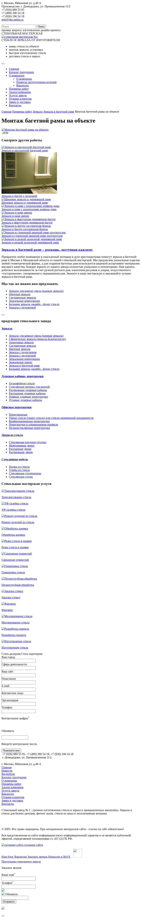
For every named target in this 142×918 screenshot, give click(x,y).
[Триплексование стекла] (17, 490)
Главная (14, 68)
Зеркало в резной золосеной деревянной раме (30, 242)
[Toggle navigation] (2, 63)
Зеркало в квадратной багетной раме (24, 150)
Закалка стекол (10, 597)
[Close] (2, 314)
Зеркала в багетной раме (58, 111)
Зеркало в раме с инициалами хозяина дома (28, 209)
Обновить (7, 730)
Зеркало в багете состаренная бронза (24, 229)
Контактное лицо (12, 693)
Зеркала (38, 111)
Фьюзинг (7, 610)
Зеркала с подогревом (22, 352)
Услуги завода (18, 95)
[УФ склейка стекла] (14, 503)
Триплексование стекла (16, 497)
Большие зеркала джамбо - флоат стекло (34, 304)
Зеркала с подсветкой (22, 307)
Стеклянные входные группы (27, 442)
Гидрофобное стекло (22, 383)
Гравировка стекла (13, 572)
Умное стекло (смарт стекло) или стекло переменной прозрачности (51, 417)
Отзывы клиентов (20, 98)
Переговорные (18, 414)
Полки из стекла (19, 466)
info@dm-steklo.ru (12, 19)
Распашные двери (20, 448)
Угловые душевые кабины (25, 400)
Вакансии (22, 85)
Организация (9, 700)
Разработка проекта (13, 635)
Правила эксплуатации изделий (36, 82)
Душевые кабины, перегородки (22, 376)
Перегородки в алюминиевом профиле (33, 424)
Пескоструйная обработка (17, 584)
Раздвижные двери (21, 452)
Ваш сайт (7, 671)
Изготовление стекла (14, 647)
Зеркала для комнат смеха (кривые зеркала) (36, 290)
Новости (6, 770)
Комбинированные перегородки (29, 421)
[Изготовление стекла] (16, 641)
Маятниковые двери (21, 445)
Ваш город (8, 657)
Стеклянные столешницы (25, 473)
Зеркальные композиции (24, 300)
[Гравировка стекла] (14, 566)
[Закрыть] (2, 915)
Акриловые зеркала (21, 342)
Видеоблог (8, 774)
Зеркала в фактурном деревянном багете (27, 222)
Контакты (15, 105)
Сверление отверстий (15, 559)
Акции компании (20, 92)
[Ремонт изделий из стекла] (19, 516)
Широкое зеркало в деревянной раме (24, 202)
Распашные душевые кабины (27, 393)
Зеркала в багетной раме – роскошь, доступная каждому (47, 250)
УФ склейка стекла (13, 509)
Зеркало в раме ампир (15, 215)
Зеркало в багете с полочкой (19, 196)
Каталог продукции (21, 72)
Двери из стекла (12, 435)
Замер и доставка (20, 102)
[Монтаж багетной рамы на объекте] (25, 129)
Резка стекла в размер (15, 547)
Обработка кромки (13, 534)
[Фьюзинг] (8, 603)
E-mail (5, 685)
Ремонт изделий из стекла (17, 522)
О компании (16, 75)
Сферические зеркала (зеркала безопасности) (37, 339)
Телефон (6, 707)
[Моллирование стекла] (16, 616)
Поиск (41, 26)
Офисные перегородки (16, 407)
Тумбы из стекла (19, 470)
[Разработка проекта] (15, 628)
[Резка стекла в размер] (16, 541)
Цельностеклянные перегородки (29, 427)
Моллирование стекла (15, 622)
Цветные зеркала (19, 294)
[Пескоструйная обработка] (19, 578)
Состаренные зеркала (22, 297)
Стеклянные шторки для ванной (29, 386)
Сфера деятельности (14, 664)
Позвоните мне (11, 750)
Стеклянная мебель (14, 459)
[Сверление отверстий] (16, 553)
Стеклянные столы (21, 476)
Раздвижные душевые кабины (28, 390)
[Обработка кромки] (14, 528)
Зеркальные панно (20, 362)
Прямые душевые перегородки (28, 396)
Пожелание (8, 678)
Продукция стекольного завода (21, 861)
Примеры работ (19, 88)
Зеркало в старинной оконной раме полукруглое (32, 235)
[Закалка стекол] (12, 591)
